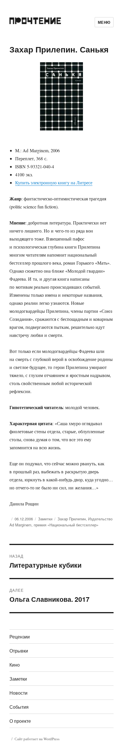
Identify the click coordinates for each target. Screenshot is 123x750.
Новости (18, 693)
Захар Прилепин (71, 519)
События (19, 707)
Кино (14, 664)
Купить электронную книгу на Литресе (53, 182)
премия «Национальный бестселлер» (66, 525)
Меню (104, 22)
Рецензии (19, 636)
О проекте (20, 721)
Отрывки (18, 650)
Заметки (45, 519)
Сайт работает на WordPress (37, 738)
